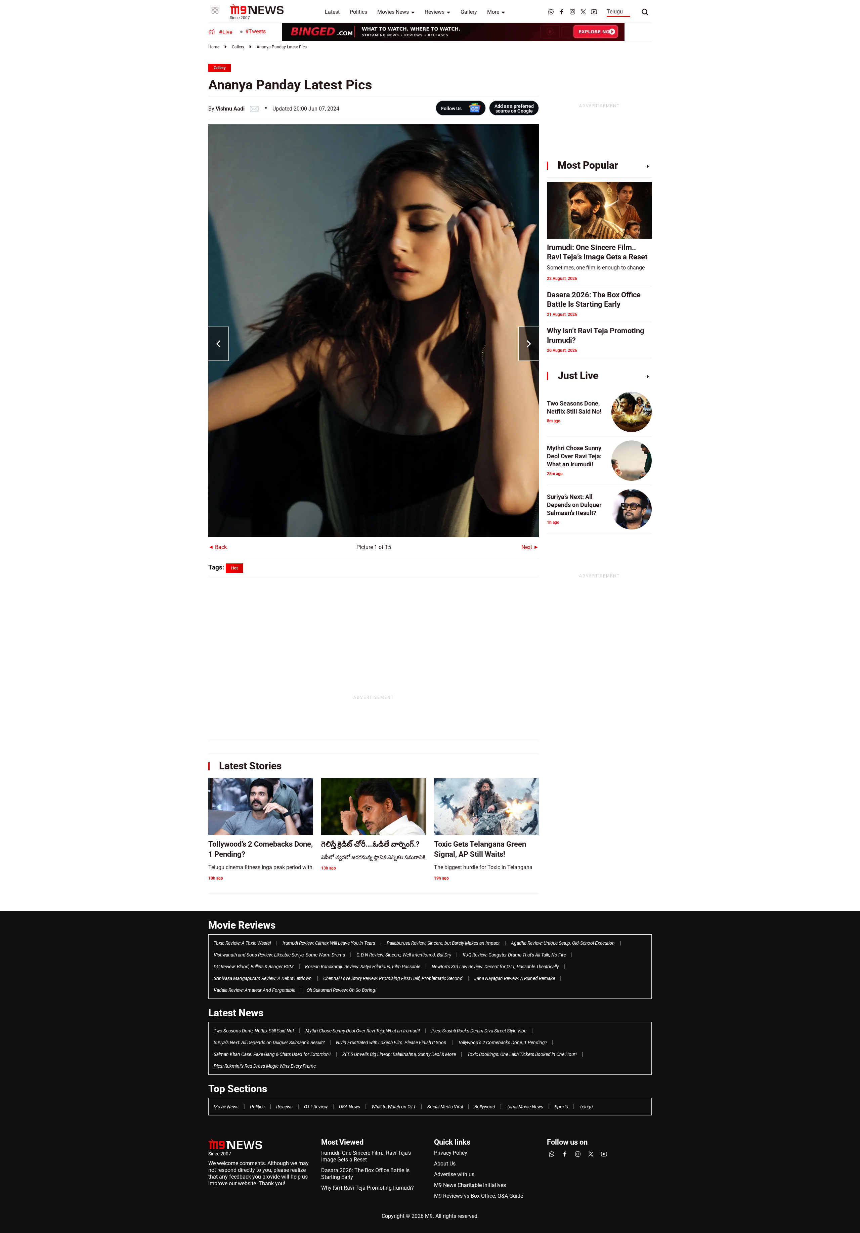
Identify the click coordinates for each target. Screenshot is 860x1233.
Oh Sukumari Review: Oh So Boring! (342, 990)
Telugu (615, 11)
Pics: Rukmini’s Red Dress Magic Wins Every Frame (265, 1066)
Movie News (226, 1106)
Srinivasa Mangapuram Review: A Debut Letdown (263, 978)
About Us (445, 1163)
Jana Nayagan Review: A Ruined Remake (514, 978)
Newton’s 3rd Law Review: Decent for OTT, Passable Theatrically (495, 966)
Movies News (393, 12)
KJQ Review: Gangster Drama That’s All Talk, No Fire (514, 955)
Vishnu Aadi (230, 108)
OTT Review (316, 1106)
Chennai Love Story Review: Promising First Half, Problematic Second (393, 978)
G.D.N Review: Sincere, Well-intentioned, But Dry (403, 955)
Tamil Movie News (525, 1106)
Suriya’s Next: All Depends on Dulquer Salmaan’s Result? (269, 1042)
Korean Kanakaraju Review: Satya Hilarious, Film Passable (362, 966)
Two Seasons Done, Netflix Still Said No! (254, 1030)
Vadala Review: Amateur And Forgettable (254, 990)
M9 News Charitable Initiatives (470, 1185)
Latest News (235, 1013)
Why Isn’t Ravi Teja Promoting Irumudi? (367, 1188)
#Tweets (255, 31)
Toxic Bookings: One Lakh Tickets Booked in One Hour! (522, 1054)
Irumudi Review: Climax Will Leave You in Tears (329, 943)
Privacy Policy (450, 1153)
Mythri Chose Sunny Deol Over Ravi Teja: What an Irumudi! (362, 1030)
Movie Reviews (241, 925)
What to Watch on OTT (394, 1106)
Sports (561, 1106)
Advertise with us (454, 1174)
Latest (332, 12)
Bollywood (484, 1106)
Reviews (434, 12)
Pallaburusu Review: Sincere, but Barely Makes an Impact (443, 943)
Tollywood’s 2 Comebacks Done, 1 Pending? (502, 1042)
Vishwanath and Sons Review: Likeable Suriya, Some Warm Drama (279, 955)
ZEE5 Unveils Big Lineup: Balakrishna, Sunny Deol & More (399, 1054)
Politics (358, 12)
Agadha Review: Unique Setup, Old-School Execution (563, 943)
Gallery (469, 12)
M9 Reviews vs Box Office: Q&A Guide (478, 1196)
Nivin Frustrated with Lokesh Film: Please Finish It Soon (391, 1042)
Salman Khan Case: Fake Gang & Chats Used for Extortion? (272, 1054)
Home (213, 47)
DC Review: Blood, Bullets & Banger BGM (254, 966)
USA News (349, 1106)
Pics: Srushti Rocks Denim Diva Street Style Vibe (478, 1030)
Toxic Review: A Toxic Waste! (242, 943)
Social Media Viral (445, 1106)
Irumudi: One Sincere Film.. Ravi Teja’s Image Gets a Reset (366, 1156)
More (493, 12)
